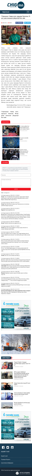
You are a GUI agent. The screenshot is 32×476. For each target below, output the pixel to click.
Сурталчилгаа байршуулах (7, 463)
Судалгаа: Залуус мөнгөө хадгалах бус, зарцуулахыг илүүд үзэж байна (23, 152)
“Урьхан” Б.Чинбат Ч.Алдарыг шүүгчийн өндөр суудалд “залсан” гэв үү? (22, 363)
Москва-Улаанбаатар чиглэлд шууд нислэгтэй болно (22, 403)
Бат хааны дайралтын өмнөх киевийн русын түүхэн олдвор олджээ (24, 127)
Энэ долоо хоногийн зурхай (23, 138)
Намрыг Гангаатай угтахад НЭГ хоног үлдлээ (22, 383)
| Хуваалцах (20, 22)
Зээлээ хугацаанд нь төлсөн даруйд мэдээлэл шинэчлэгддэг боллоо (22, 393)
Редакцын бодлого (5, 459)
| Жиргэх (28, 22)
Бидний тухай (4, 456)
